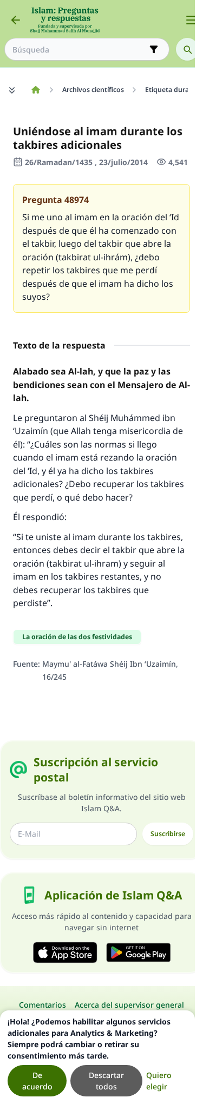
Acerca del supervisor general (129, 1005)
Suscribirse (167, 833)
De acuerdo (37, 1081)
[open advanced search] (153, 49)
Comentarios (42, 1005)
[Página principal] (35, 89)
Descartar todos (106, 1081)
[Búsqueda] (187, 49)
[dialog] (97, 1057)
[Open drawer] (191, 20)
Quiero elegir (159, 1081)
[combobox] (79, 49)
